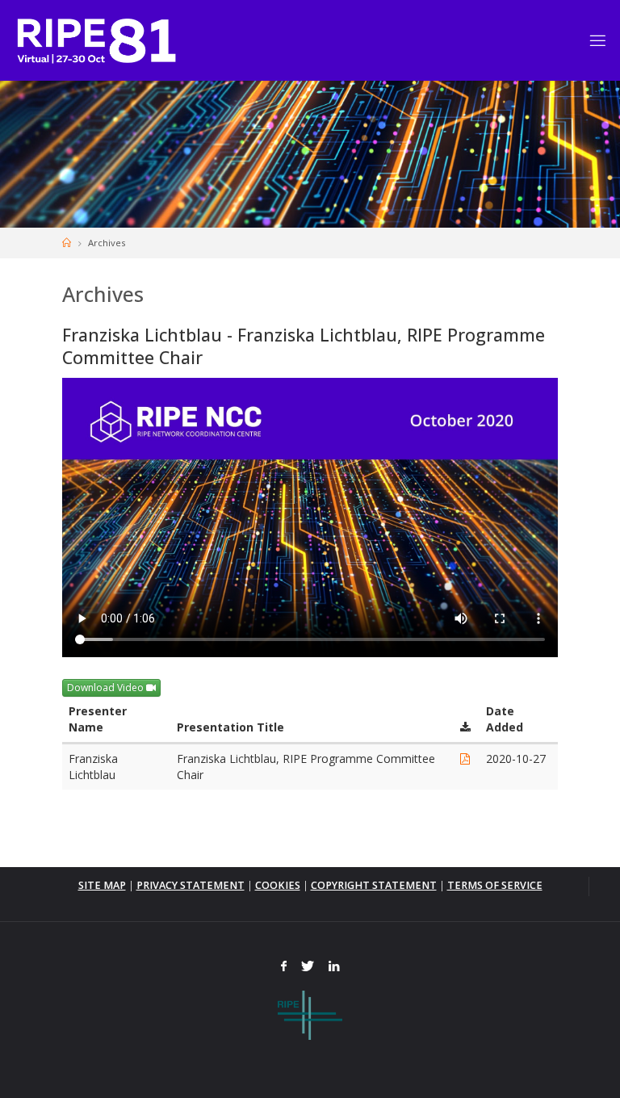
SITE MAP (102, 885)
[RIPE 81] (96, 40)
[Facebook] (284, 967)
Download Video (106, 687)
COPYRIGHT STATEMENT (374, 885)
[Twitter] (307, 967)
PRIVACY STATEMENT (190, 885)
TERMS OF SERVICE (494, 885)
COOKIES (277, 885)
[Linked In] (333, 967)
